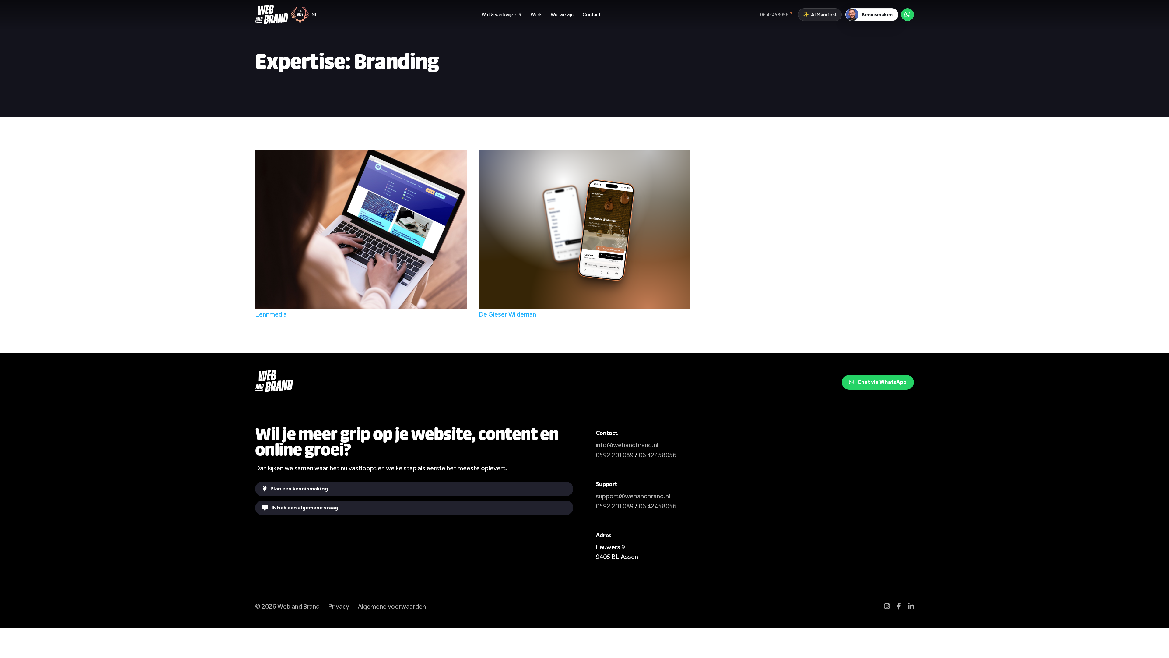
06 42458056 (657, 455)
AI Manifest (820, 14)
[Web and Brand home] (271, 14)
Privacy (338, 606)
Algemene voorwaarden (392, 606)
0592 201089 (615, 455)
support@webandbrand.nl (633, 496)
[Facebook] (899, 606)
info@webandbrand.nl (627, 445)
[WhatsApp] (907, 14)
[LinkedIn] (911, 606)
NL (314, 14)
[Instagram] (887, 606)
